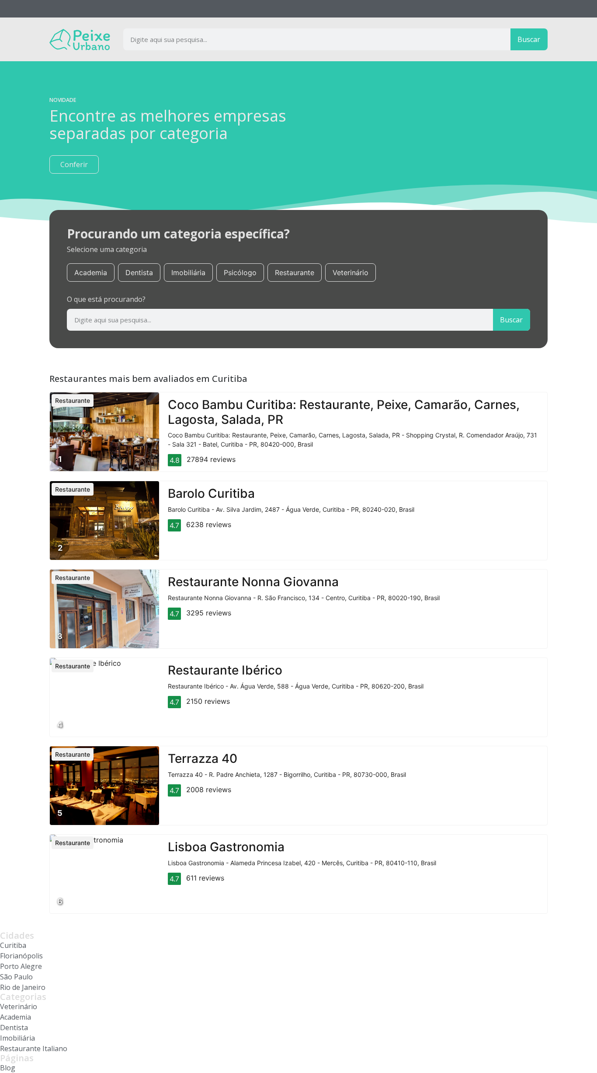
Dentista (139, 272)
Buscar (528, 39)
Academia (90, 272)
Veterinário (350, 272)
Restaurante (294, 272)
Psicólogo (240, 272)
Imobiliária (188, 272)
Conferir (74, 164)
